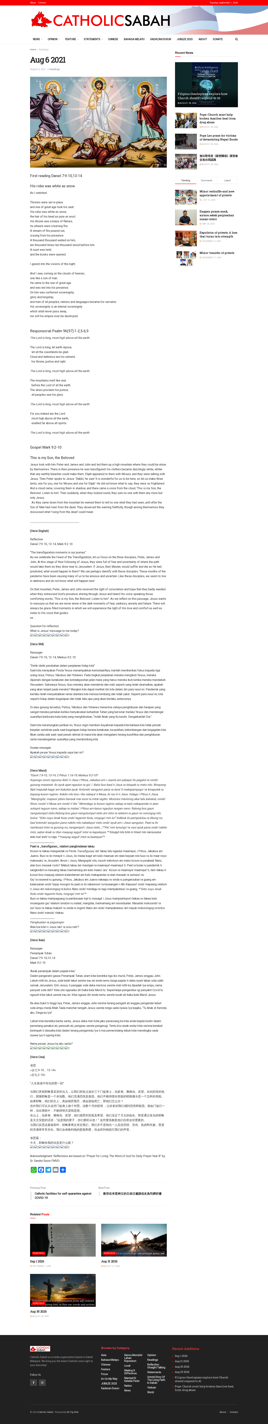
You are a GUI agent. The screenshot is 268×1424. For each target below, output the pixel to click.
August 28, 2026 (187, 103)
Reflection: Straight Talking (156, 1366)
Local (127, 1365)
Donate (218, 39)
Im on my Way (109, 1378)
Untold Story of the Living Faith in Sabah (156, 1379)
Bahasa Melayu (134, 39)
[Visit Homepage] (102, 20)
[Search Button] (236, 39)
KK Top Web (72, 1412)
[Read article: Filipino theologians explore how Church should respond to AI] (206, 84)
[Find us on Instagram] (42, 1382)
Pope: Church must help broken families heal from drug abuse (218, 118)
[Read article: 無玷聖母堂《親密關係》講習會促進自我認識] (186, 162)
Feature (70, 39)
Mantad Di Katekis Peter (132, 1379)
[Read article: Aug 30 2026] (63, 1290)
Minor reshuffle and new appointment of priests (217, 193)
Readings (44, 49)
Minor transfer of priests (217, 253)
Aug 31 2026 (109, 1261)
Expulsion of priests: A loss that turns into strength (218, 234)
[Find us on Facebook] (33, 1382)
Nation (128, 1385)
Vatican (151, 1387)
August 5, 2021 (38, 69)
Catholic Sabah (45, 1412)
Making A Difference (130, 1372)
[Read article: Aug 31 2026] (134, 1240)
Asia (103, 1355)
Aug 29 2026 (182, 1372)
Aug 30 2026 (38, 1311)
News (36, 39)
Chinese (113, 39)
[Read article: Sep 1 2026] (63, 1240)
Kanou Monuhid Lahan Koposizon (133, 1358)
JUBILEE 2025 (185, 39)
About (33, 2)
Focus (104, 1374)
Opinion (52, 39)
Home (33, 49)
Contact (42, 2)
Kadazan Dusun (160, 39)
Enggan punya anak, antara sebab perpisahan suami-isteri (217, 215)
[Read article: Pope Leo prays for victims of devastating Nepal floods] (186, 141)
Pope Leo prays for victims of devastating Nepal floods (219, 137)
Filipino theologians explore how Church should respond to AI (203, 96)
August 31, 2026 (111, 1266)
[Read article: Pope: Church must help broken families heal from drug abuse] (186, 120)
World (150, 1392)
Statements (92, 39)
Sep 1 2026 (37, 1261)
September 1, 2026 (41, 1266)
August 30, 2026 (40, 1316)
